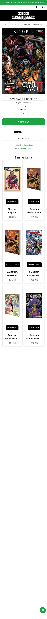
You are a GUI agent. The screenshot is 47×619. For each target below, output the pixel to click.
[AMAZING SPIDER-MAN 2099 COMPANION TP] (34, 259)
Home (7, 25)
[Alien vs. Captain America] (12, 196)
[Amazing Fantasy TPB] (34, 196)
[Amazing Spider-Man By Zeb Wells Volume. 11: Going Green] (34, 322)
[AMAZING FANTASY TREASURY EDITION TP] (12, 259)
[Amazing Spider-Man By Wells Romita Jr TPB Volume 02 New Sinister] (12, 322)
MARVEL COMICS (26, 149)
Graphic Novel (16, 25)
